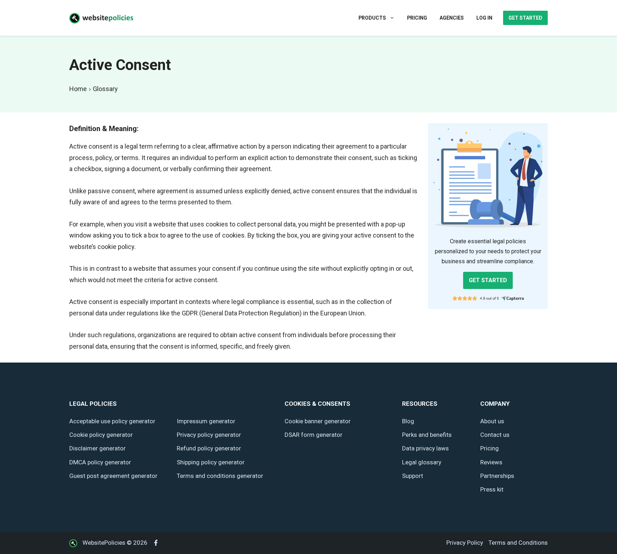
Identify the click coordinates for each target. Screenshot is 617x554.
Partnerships (497, 475)
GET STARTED (488, 280)
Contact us (495, 434)
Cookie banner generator (318, 421)
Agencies (452, 18)
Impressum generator (206, 421)
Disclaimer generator (97, 448)
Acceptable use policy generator (112, 421)
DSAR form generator (313, 434)
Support (412, 475)
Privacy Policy (464, 542)
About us (492, 421)
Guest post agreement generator (113, 475)
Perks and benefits (427, 434)
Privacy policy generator (209, 434)
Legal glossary (421, 462)
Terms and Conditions (518, 542)
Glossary (105, 89)
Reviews (491, 462)
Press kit (491, 489)
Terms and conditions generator (220, 475)
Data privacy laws (425, 448)
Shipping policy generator (211, 462)
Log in (484, 18)
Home (78, 89)
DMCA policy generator (100, 462)
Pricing (417, 18)
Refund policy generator (209, 448)
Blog (408, 421)
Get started (525, 18)
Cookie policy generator (101, 434)
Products (372, 18)
